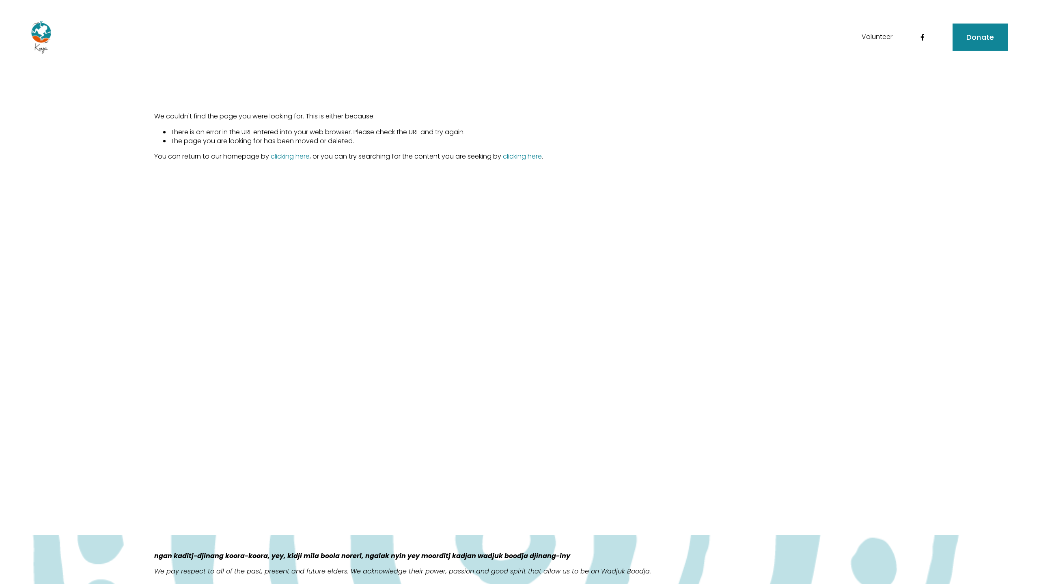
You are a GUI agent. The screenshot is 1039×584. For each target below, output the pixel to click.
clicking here (290, 156)
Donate (980, 37)
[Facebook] (922, 37)
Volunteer (877, 36)
